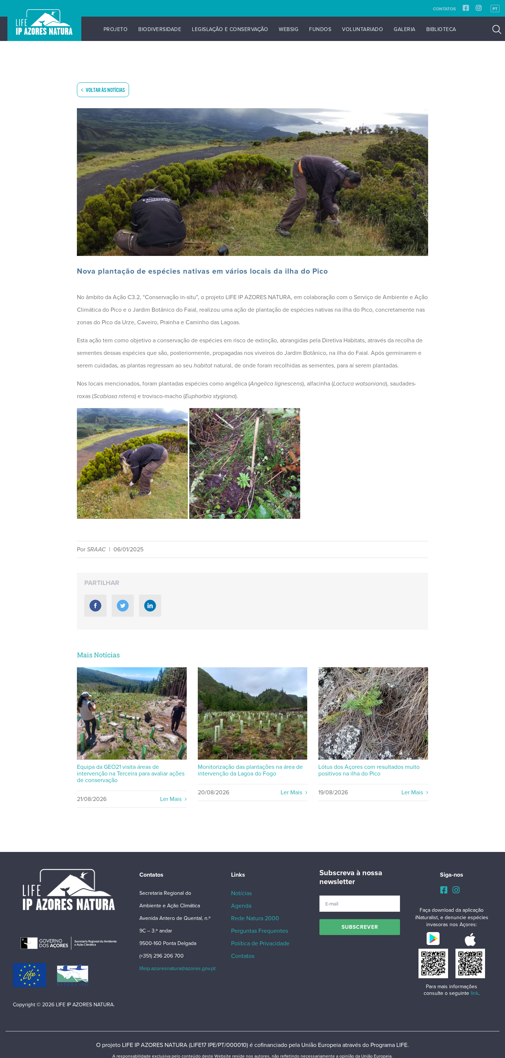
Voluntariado (362, 29)
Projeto (116, 29)
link (474, 993)
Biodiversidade (159, 29)
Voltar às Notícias (105, 90)
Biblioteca (441, 29)
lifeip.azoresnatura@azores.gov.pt (177, 968)
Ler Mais (171, 799)
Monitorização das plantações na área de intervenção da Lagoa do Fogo (252, 713)
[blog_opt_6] (252, 182)
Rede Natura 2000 (255, 918)
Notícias (241, 893)
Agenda (241, 906)
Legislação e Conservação (230, 29)
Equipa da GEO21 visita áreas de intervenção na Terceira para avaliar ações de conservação (132, 713)
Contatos (444, 8)
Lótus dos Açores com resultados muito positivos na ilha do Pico (373, 713)
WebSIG (288, 29)
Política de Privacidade (260, 943)
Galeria (405, 29)
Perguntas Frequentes (259, 931)
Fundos (320, 29)
